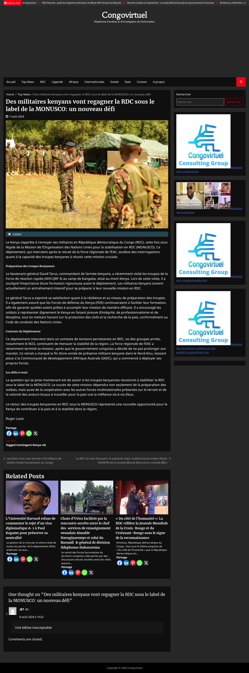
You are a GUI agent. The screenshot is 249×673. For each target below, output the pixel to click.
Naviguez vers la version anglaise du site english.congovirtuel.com (209, 348)
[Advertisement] (124, 48)
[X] (35, 433)
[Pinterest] (22, 433)
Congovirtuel (124, 15)
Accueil (10, 82)
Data (128, 82)
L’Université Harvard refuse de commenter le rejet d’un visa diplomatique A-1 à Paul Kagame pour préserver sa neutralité (30, 528)
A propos (159, 82)
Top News (28, 82)
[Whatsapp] (29, 433)
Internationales (94, 82)
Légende (57, 82)
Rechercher (183, 94)
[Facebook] (9, 433)
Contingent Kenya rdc (31, 445)
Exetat (114, 82)
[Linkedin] (16, 433)
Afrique (73, 82)
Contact (142, 82)
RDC (43, 82)
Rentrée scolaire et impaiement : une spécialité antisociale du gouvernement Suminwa (156, 2)
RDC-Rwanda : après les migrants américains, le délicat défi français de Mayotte (67, 2)
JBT (22, 609)
